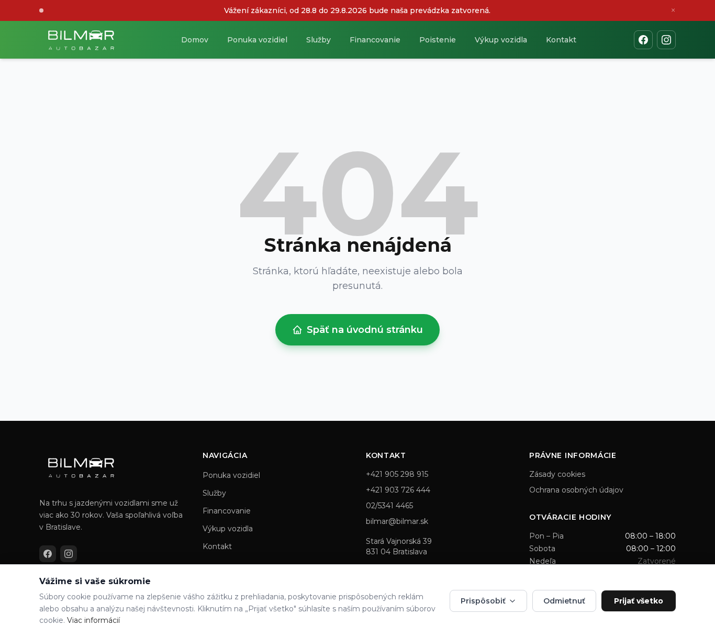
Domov (194, 39)
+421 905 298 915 (397, 474)
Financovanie (375, 39)
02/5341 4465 (389, 505)
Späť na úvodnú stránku (365, 330)
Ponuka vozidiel (257, 39)
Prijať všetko (638, 601)
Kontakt (561, 39)
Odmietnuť (564, 601)
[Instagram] (666, 39)
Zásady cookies (557, 474)
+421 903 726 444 (398, 490)
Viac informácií (93, 620)
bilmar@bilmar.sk (397, 521)
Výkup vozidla (501, 39)
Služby (318, 39)
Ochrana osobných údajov (576, 490)
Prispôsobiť (483, 601)
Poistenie (437, 39)
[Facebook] (643, 39)
